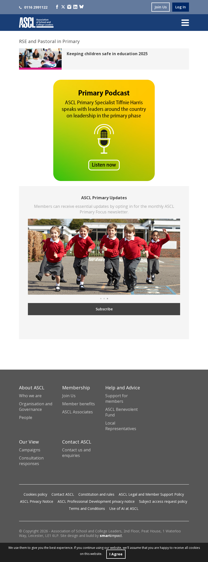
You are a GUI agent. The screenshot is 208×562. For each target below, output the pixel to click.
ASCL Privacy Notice (36, 501)
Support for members (116, 398)
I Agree (116, 554)
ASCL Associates (77, 412)
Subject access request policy (163, 501)
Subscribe (104, 309)
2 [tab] (104, 298)
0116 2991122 (35, 7)
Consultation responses (31, 460)
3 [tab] (107, 298)
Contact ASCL (62, 494)
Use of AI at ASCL (123, 508)
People (25, 417)
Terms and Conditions (87, 508)
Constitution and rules (96, 494)
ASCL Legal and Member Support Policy (151, 494)
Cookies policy (35, 494)
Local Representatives (120, 425)
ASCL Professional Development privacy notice (96, 501)
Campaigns (29, 450)
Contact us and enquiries (76, 452)
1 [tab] (100, 298)
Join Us (69, 395)
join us (160, 7)
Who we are (30, 395)
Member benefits (78, 404)
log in (180, 7)
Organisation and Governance (35, 406)
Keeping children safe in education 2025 (107, 53)
